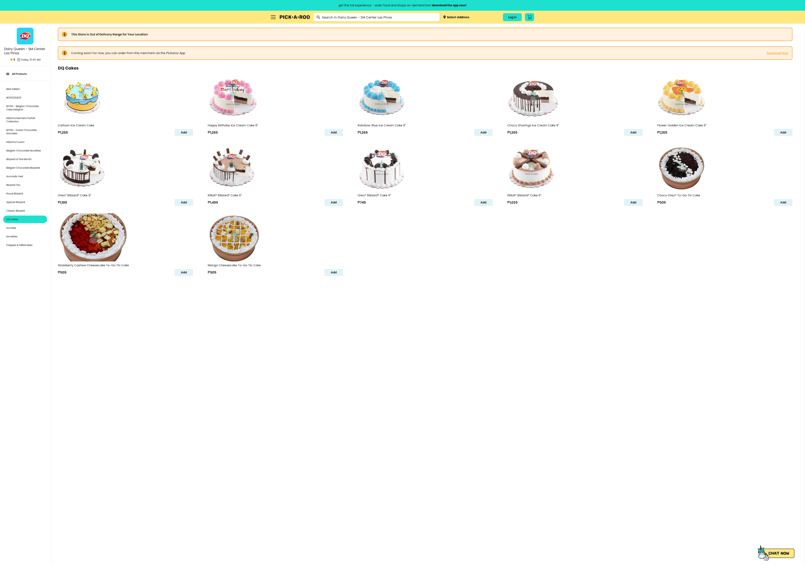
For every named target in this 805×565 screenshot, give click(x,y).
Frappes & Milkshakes (19, 245)
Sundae (11, 228)
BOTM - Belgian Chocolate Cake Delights (22, 107)
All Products (19, 74)
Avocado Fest (14, 176)
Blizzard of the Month (19, 159)
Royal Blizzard (14, 193)
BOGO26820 (13, 97)
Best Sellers (13, 89)
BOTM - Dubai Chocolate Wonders (21, 131)
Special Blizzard (15, 202)
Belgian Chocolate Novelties (23, 150)
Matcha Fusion (15, 142)
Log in (512, 17)
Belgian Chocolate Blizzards (23, 167)
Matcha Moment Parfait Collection (20, 119)
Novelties (11, 236)
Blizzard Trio (13, 185)
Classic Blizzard (15, 210)
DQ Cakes (12, 219)
